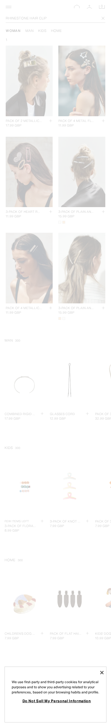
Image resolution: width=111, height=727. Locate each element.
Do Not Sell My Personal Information (56, 701)
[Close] (101, 672)
